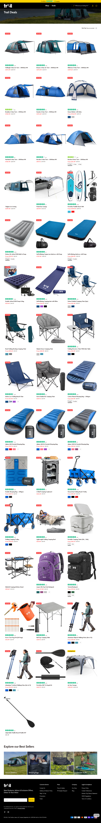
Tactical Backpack (73, 587)
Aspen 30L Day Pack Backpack (45, 587)
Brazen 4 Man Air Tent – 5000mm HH (47, 68)
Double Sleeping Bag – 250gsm (14, 492)
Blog (73, 791)
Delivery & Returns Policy (46, 791)
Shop (47, 6)
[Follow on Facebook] (5, 812)
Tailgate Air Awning (10, 206)
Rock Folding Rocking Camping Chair (15, 349)
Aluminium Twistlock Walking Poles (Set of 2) (18, 685)
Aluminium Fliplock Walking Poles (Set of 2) (80, 637)
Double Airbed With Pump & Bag (14, 301)
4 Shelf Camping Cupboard (44, 492)
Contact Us (42, 788)
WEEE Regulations (86, 796)
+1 (49, 449)
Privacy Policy (21, 808)
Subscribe (31, 799)
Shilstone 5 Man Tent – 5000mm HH (78, 68)
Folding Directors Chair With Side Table (79, 349)
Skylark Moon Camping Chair (45, 349)
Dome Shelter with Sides (75, 112)
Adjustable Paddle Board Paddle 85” (15, 733)
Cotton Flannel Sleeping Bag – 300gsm (79, 396)
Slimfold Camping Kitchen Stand (14, 587)
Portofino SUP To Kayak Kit (44, 685)
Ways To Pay (43, 793)
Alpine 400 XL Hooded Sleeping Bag (47, 444)
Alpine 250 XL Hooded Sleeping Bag (78, 444)
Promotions (42, 796)
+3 (18, 401)
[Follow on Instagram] (8, 812)
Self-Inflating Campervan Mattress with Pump (49, 254)
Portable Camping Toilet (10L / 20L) (78, 539)
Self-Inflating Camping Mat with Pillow (47, 301)
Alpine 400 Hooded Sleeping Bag (15, 444)
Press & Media (61, 788)
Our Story (74, 788)
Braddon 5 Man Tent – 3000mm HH (15, 112)
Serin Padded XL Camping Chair (46, 396)
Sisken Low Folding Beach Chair (14, 396)
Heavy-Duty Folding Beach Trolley (77, 492)
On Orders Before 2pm (52, 1)
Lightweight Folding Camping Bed (46, 539)
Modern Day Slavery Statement (89, 793)
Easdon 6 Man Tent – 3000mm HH (46, 112)
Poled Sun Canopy (42, 206)
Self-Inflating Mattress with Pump (77, 254)
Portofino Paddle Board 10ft (76, 206)
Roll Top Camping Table (43, 637)
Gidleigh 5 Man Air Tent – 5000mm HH (16, 68)
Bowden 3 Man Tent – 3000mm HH (47, 159)
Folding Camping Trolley (12, 539)
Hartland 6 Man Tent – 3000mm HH (15, 159)
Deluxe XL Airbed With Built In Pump (15, 254)
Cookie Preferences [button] (87, 791)
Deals (54, 6)
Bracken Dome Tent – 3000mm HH (78, 159)
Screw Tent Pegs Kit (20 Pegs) (14, 637)
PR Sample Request (62, 791)
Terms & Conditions (86, 799)
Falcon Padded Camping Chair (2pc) (78, 301)
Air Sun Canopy (72, 685)
